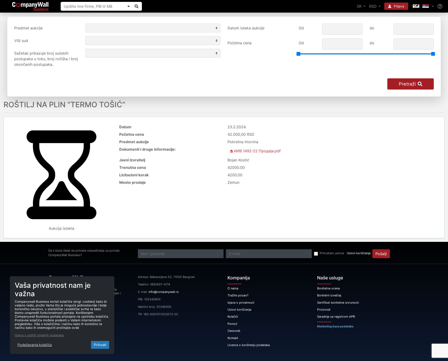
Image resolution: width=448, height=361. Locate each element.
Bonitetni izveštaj (329, 295)
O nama (233, 288)
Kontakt (233, 338)
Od (301, 28)
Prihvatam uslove (332, 253)
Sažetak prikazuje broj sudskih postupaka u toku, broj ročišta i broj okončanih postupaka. (46, 59)
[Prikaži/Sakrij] (128, 6)
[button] (423, 6)
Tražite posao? (238, 295)
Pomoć (232, 324)
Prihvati (100, 345)
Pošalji (381, 253)
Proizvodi (323, 309)
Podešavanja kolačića (35, 345)
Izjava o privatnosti (241, 302)
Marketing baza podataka (335, 326)
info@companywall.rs (164, 292)
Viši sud (21, 40)
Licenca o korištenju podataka (249, 345)
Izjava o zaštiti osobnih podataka (39, 335)
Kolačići (233, 316)
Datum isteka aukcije (246, 28)
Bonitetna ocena (328, 288)
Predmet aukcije (28, 28)
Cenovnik (234, 331)
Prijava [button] (398, 6)
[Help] (440, 6)
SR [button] (360, 6)
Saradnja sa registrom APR (336, 316)
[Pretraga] (136, 6)
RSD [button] (373, 6)
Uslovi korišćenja (359, 253)
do (372, 28)
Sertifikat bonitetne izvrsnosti (338, 302)
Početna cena (240, 43)
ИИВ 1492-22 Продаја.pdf (257, 151)
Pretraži (407, 84)
